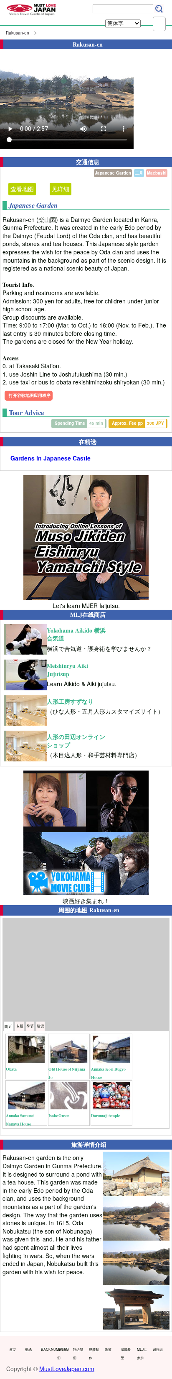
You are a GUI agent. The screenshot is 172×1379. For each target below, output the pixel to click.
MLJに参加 (142, 1353)
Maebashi (157, 173)
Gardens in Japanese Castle (50, 458)
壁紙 (28, 1349)
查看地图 (22, 189)
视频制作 (94, 1353)
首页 (12, 1349)
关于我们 (62, 1353)
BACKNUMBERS (47, 1349)
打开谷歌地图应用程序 (30, 395)
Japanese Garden (113, 173)
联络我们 (78, 1353)
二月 (139, 173)
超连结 (158, 1349)
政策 (108, 1349)
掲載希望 (126, 1353)
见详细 (60, 189)
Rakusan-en (17, 33)
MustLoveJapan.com (66, 1368)
